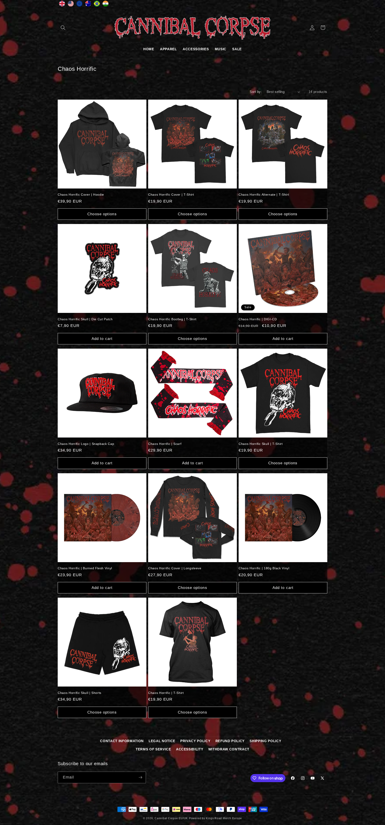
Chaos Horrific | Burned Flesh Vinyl (85, 568)
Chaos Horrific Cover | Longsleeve (174, 568)
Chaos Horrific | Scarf (165, 444)
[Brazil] (96, 5)
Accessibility (189, 749)
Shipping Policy (265, 741)
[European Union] (79, 5)
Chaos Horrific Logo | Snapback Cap (86, 444)
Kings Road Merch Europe (224, 818)
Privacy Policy (195, 741)
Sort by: (256, 92)
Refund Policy (230, 741)
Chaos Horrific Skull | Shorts (79, 693)
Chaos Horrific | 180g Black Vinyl (264, 568)
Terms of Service (153, 749)
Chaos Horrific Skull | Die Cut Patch (85, 319)
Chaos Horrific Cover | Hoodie (81, 194)
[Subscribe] (140, 777)
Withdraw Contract (228, 749)
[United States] (70, 5)
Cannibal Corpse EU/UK (171, 818)
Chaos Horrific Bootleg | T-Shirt (172, 319)
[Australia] (88, 5)
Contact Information (122, 741)
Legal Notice (162, 741)
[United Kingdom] (62, 5)
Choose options (102, 214)
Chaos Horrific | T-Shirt (166, 693)
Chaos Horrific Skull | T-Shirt (261, 444)
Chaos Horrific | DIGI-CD (258, 319)
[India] (105, 5)
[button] (63, 27)
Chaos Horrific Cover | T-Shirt (171, 194)
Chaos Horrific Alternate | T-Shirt (264, 194)
